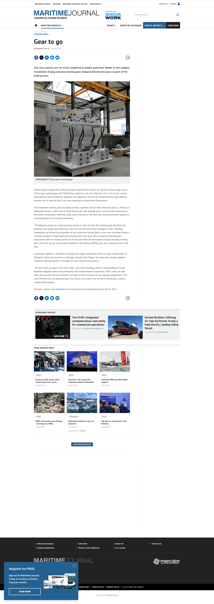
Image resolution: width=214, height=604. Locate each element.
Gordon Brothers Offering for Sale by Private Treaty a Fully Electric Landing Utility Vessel (161, 323)
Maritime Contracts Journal (75, 4)
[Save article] (128, 57)
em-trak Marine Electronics (93, 328)
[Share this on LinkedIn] (47, 57)
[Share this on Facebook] (36, 57)
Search (178, 15)
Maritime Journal (42, 4)
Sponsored (73, 416)
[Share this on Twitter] (41, 57)
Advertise (83, 543)
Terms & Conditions (79, 587)
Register (163, 4)
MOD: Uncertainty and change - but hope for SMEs (49, 422)
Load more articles (82, 444)
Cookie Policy (98, 587)
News (39, 375)
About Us (119, 543)
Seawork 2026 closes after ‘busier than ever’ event (48, 380)
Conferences (95, 4)
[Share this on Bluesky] (52, 57)
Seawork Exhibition (45, 548)
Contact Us (156, 543)
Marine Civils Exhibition (89, 548)
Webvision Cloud (112, 595)
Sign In (173, 4)
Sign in (98, 52)
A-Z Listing (120, 548)
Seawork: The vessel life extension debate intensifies (81, 380)
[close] (130, 52)
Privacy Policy (113, 587)
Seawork (56, 4)
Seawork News (41, 34)
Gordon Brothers (162, 332)
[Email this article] (57, 57)
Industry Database (45, 543)
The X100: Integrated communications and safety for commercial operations (88, 321)
